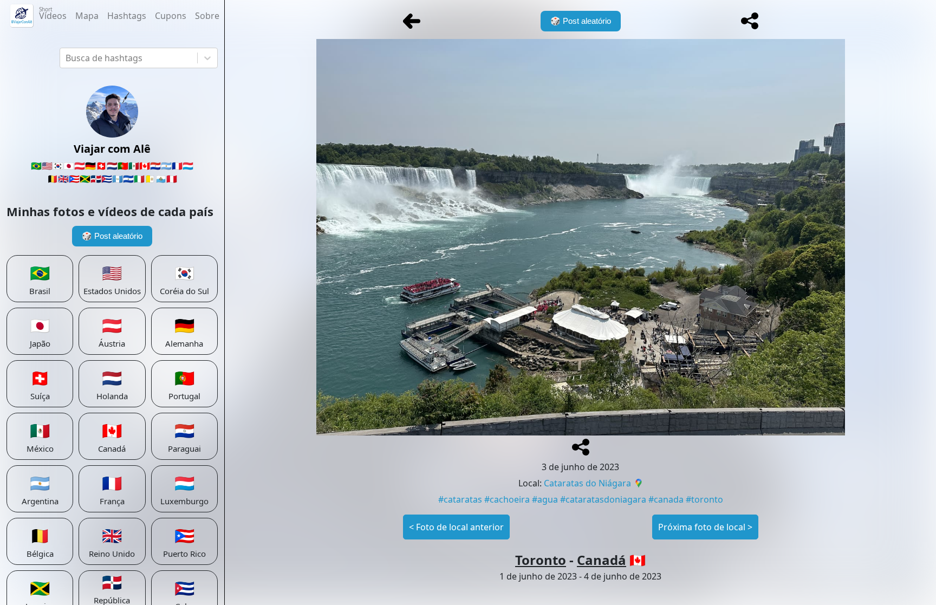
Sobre (207, 16)
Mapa (87, 16)
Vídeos (53, 13)
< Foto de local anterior (456, 527)
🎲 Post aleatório (112, 235)
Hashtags (126, 16)
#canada (666, 499)
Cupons (170, 16)
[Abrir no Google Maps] (638, 484)
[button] (749, 21)
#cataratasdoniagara (603, 499)
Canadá (601, 560)
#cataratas (460, 499)
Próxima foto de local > (705, 527)
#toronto (704, 499)
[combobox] (67, 57)
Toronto (540, 560)
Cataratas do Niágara (587, 483)
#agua (545, 499)
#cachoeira (507, 499)
